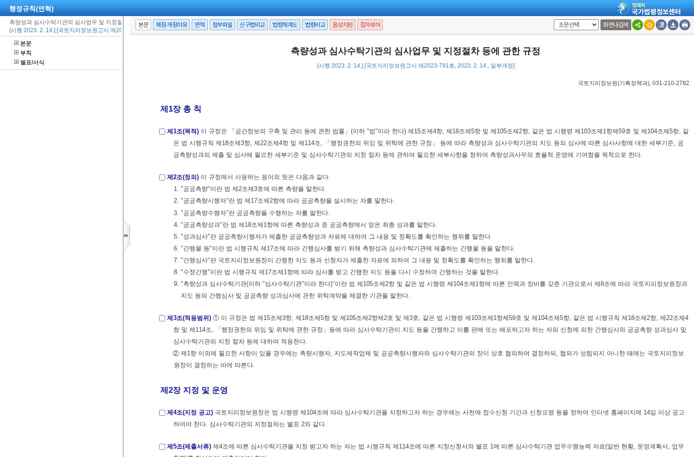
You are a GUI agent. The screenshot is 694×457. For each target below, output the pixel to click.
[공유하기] (637, 24)
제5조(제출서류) (189, 446)
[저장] (673, 24)
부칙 (26, 53)
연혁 (199, 24)
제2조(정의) (183, 177)
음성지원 (342, 24)
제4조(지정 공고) (190, 412)
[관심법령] (649, 24)
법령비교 (315, 24)
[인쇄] (684, 24)
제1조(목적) (183, 131)
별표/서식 (32, 62)
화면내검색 (615, 24)
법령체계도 (284, 24)
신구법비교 (252, 24)
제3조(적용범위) (189, 317)
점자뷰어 (370, 24)
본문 (26, 43)
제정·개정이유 (171, 24)
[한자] (661, 24)
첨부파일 (222, 24)
